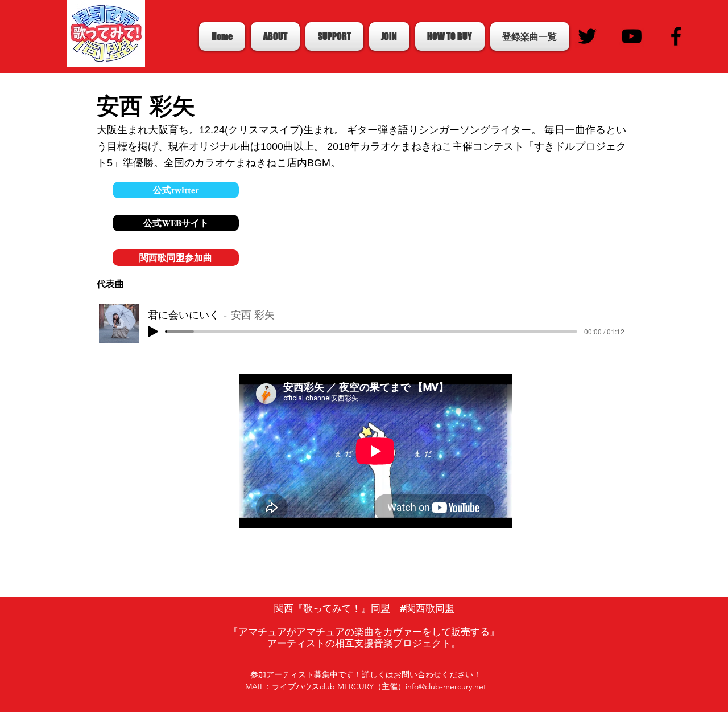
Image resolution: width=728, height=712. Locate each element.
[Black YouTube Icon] (631, 36)
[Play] (153, 331)
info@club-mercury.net (446, 686)
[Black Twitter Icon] (587, 36)
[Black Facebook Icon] (676, 36)
